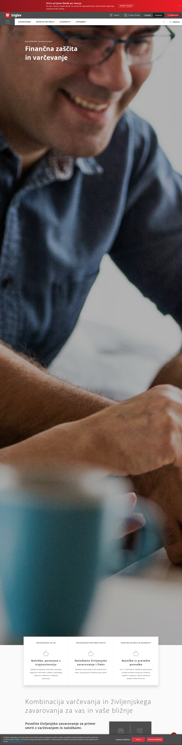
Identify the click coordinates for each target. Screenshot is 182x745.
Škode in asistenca (45, 22)
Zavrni (138, 739)
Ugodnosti (65, 22)
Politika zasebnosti (16, 741)
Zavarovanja (24, 22)
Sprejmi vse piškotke (155, 739)
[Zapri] (178, 739)
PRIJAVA (176, 22)
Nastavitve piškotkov (123, 739)
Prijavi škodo (126, 6)
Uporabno (81, 22)
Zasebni (148, 15)
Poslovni (158, 15)
